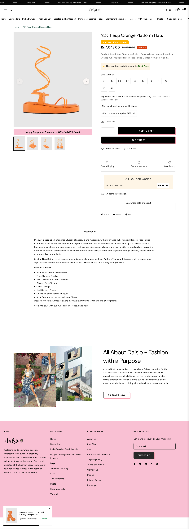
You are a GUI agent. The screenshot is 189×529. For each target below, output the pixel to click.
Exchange (92, 485)
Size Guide (110, 121)
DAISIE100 (163, 185)
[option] (53, 79)
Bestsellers (55, 444)
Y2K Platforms (57, 478)
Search (90, 449)
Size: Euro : (107, 74)
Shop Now (20, 2)
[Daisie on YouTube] (157, 464)
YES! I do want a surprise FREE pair (118, 113)
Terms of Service (95, 464)
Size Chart (92, 444)
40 (150, 81)
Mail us (90, 475)
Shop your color (58, 489)
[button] (11, 10)
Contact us (92, 469)
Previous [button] (20, 81)
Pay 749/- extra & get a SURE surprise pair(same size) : (135, 98)
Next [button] (86, 81)
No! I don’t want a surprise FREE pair (119, 106)
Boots (53, 483)
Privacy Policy (94, 480)
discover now (116, 395)
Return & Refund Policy (98, 454)
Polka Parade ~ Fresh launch (64, 449)
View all (54, 494)
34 (104, 81)
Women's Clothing (59, 468)
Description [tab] (90, 231)
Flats (52, 473)
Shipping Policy (94, 459)
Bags (52, 463)
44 (112, 88)
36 (119, 81)
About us (91, 439)
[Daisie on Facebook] (135, 464)
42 (166, 81)
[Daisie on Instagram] (151, 464)
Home (16, 27)
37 (127, 81)
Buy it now (138, 140)
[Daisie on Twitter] (140, 464)
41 (158, 81)
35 (112, 81)
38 (135, 81)
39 (143, 81)
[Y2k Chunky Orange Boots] (10, 516)
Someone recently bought (32, 513)
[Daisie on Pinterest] (146, 464)
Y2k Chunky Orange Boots (32, 513)
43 (104, 88)
